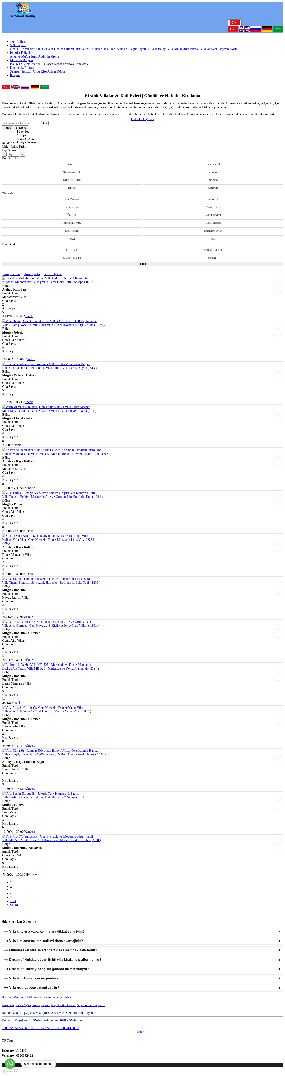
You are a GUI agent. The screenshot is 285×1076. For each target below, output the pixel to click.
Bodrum (7, 997)
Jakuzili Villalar (91, 49)
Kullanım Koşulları (14, 1020)
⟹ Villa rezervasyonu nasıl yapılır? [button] (31, 987)
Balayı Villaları (168, 49)
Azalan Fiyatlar (53, 274)
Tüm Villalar (18, 41)
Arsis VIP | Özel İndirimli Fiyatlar (73, 1013)
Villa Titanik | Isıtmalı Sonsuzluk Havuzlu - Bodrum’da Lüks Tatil (51, 582)
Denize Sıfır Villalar (67, 49)
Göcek (36, 1005)
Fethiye (32, 997)
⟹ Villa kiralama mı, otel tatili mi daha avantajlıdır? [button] (43, 941)
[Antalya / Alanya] (34, 142)
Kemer (47, 997)
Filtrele (7, 127)
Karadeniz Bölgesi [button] (22, 67)
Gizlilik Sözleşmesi (71, 1020)
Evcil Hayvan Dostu (224, 49)
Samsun (15, 71)
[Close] (3, 35)
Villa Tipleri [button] (18, 45)
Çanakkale (82, 64)
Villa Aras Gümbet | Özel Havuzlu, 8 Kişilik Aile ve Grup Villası (50, 625)
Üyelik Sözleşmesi (38, 1013)
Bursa (26, 64)
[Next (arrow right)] (7, 1073)
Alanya (58, 997)
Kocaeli (59, 64)
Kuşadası (8, 1005)
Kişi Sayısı (9, 150)
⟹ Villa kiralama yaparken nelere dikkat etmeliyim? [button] (44, 931)
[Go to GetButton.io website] (10, 1071)
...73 (13, 901)
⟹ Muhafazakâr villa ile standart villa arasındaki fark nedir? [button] (50, 950)
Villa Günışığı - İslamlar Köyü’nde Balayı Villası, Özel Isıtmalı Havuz (54, 754)
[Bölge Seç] (34, 132)
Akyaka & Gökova (63, 1005)
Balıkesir (16, 64)
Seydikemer (85, 1005)
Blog (22, 1013)
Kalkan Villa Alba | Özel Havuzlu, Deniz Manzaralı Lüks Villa (49, 539)
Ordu (36, 71)
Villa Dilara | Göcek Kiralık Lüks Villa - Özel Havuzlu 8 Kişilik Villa (53, 325)
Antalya (15, 56)
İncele (29, 316)
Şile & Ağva (23, 1005)
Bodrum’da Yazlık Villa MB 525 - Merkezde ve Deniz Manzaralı (50, 668)
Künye (53, 1020)
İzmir (34, 56)
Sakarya (47, 64)
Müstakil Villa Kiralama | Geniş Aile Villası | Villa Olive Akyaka (49, 411)
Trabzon (26, 71)
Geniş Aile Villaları (22, 49)
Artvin (51, 71)
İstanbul (36, 64)
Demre (45, 1005)
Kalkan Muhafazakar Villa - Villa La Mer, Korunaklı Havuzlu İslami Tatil (56, 453)
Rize (44, 71)
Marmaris (19, 997)
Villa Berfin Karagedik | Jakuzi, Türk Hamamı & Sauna (44, 797)
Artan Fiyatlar (32, 274)
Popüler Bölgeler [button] (21, 52)
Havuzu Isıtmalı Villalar (194, 49)
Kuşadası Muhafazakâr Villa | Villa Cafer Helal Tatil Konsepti (47, 282)
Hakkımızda (10, 1013)
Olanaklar (8, 193)
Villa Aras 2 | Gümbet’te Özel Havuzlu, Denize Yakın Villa (46, 711)
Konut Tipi (9, 158)
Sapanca (99, 1005)
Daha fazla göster (142, 119)
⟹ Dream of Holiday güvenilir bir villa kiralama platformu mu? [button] (52, 959)
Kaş (40, 997)
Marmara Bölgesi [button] (21, 60)
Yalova (69, 64)
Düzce (61, 71)
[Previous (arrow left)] (3, 1073)
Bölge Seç (8, 142)
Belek (67, 997)
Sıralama (21, 127)
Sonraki (15, 905)
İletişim (15, 75)
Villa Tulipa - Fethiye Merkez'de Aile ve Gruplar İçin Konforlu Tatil (52, 496)
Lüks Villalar (44, 49)
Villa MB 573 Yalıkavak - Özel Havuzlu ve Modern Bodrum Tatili (51, 840)
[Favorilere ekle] (277, 282)
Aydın (42, 56)
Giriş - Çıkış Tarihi (14, 146)
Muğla (25, 56)
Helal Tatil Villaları (114, 49)
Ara (45, 123)
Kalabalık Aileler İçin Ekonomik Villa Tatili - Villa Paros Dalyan (49, 368)
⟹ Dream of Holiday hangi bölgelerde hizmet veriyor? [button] (46, 969)
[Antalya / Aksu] (34, 139)
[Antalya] (34, 135)
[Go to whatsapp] (10, 1063)
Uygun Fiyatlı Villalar (142, 49)
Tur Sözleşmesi (38, 1020)
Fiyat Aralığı (10, 244)
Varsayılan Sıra (11, 274)
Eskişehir (53, 56)
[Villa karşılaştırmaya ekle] (277, 290)
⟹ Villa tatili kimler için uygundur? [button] (31, 978)
